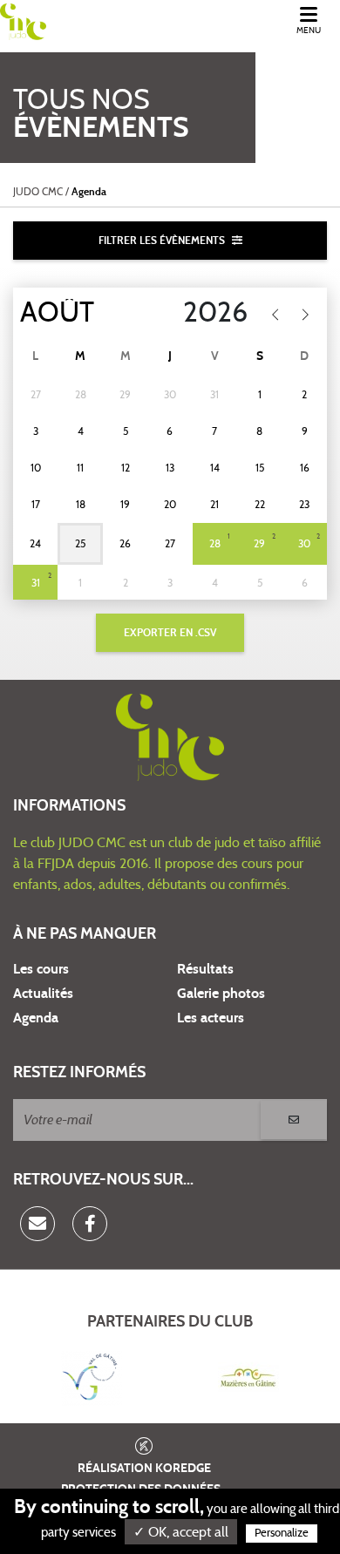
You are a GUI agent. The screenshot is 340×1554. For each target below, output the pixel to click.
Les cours (41, 969)
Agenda (35, 1018)
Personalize (282, 1533)
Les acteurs (210, 1018)
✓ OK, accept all (180, 1532)
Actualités (43, 994)
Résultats (205, 969)
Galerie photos (221, 994)
